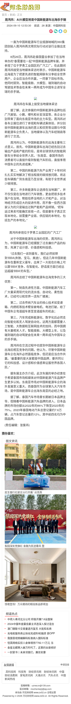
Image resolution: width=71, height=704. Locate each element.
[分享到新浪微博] (51, 31)
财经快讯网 (50, 671)
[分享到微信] (56, 31)
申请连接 (64, 664)
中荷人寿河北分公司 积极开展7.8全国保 (30, 619)
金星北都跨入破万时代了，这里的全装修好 (31, 647)
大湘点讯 (40, 675)
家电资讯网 (26, 675)
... (65, 613)
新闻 (12, 14)
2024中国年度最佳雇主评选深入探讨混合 (30, 624)
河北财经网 (28, 695)
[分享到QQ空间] (65, 31)
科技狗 (22, 671)
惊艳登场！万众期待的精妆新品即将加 (26, 604)
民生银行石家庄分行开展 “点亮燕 (23, 492)
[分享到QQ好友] (60, 31)
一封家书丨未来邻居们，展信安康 (26, 652)
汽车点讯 (53, 675)
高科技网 (11, 671)
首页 (4, 14)
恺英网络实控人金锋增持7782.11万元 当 (30, 642)
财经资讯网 (35, 671)
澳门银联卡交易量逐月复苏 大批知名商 (29, 628)
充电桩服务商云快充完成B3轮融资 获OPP (31, 633)
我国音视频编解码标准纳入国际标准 (27, 638)
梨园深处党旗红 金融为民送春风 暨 (24, 546)
